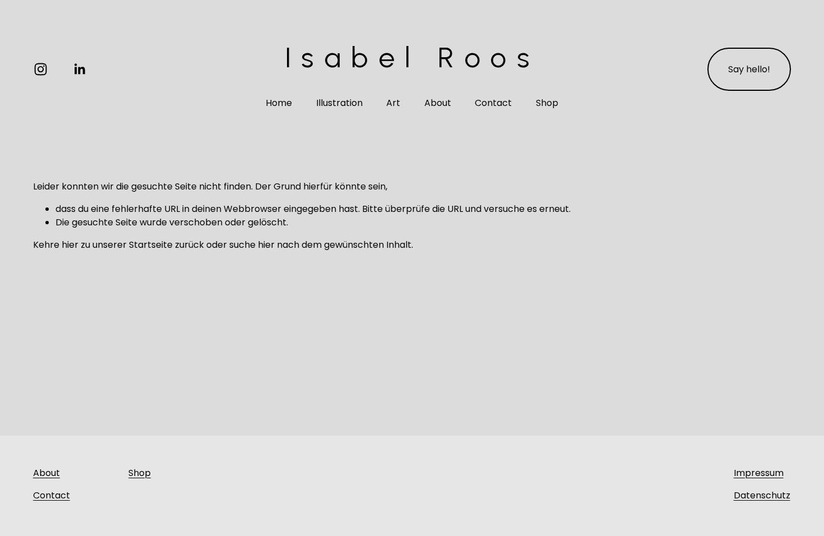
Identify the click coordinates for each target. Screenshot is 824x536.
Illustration (339, 102)
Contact (493, 102)
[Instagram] (40, 69)
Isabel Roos (412, 57)
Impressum (759, 472)
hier (70, 244)
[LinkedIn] (79, 69)
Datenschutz (762, 495)
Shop (547, 102)
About (437, 102)
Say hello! (749, 69)
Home (279, 102)
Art (393, 102)
